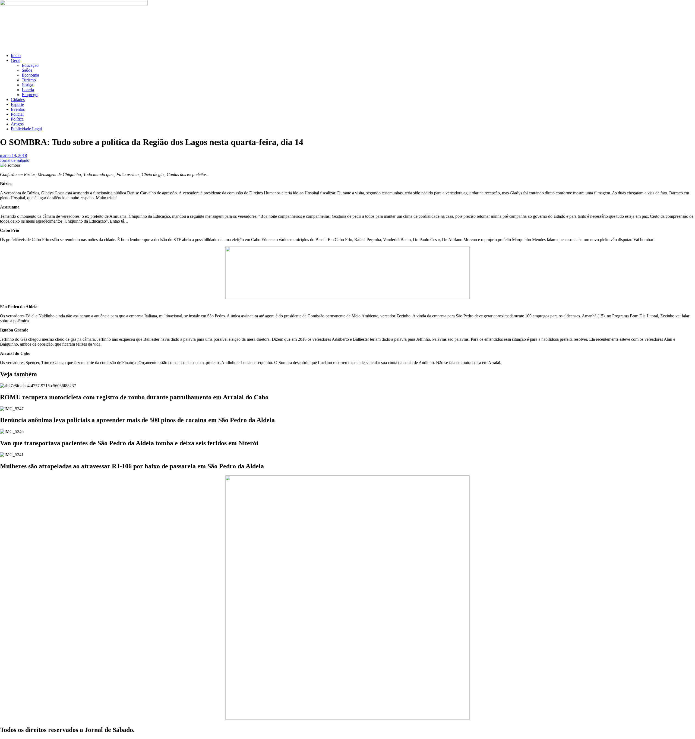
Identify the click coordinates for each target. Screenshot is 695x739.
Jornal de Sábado (14, 160)
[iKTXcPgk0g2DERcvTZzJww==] (347, 297)
